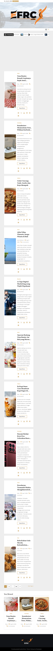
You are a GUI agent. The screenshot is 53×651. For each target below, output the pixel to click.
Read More (22, 108)
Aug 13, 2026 (25, 394)
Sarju (20, 61)
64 (16, 586)
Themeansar (38, 649)
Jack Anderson (20, 240)
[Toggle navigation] (46, 29)
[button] (48, 29)
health (18, 73)
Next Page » (30, 586)
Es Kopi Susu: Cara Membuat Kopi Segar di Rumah (23, 389)
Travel (18, 229)
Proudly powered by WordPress (18, 649)
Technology (19, 122)
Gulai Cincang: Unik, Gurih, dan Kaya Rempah (23, 183)
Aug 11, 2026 (25, 493)
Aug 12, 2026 (25, 441)
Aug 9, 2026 (25, 548)
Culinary (18, 178)
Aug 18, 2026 (25, 188)
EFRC (26, 643)
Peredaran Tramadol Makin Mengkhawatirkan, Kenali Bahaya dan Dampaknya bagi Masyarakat (24, 490)
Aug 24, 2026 (25, 84)
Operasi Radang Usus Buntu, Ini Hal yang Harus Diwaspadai (23, 338)
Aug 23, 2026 (27, 61)
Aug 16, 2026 (25, 289)
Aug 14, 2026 (25, 343)
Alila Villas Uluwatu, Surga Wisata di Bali (23, 234)
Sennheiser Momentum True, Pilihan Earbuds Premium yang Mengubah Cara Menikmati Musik (26, 53)
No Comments (20, 86)
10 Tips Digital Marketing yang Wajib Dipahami (23, 284)
